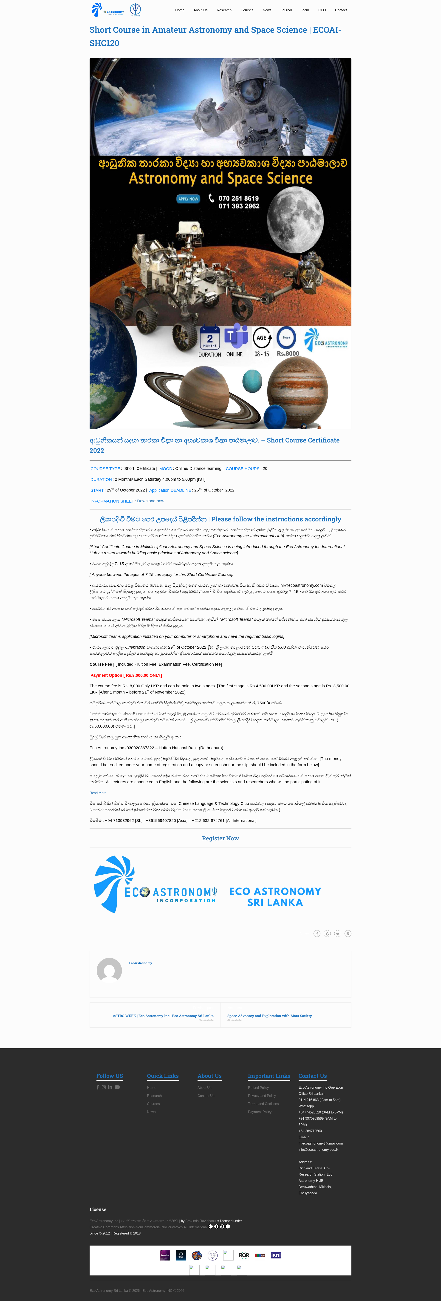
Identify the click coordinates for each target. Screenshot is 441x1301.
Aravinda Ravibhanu (200, 1221)
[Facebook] (317, 933)
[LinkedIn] (110, 1087)
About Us (201, 10)
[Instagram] (104, 1087)
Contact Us (206, 1096)
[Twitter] (337, 933)
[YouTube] (117, 1087)
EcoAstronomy (140, 963)
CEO (322, 10)
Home (179, 10)
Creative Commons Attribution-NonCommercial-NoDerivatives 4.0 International (148, 1227)
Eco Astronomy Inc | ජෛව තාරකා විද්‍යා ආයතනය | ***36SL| (135, 1221)
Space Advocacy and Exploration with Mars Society (269, 1015)
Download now (150, 501)
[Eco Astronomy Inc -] (118, 10)
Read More (98, 793)
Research (224, 10)
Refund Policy (258, 1088)
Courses (247, 10)
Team (305, 10)
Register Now (220, 838)
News (267, 10)
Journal (286, 10)
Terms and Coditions (263, 1104)
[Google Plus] (327, 933)
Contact (341, 10)
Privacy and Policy (262, 1096)
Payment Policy (260, 1112)
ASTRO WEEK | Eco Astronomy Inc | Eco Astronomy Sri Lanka (163, 1015)
